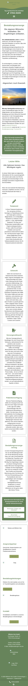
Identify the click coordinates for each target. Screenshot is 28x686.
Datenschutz (17, 678)
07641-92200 (16, 642)
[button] (14, 16)
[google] (14, 684)
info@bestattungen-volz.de (16, 646)
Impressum (10, 678)
